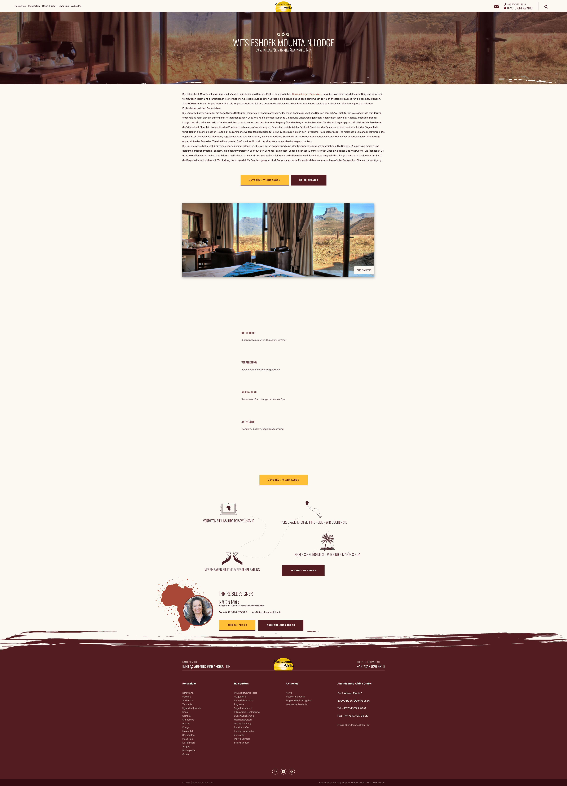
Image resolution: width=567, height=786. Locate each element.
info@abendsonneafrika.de (266, 612)
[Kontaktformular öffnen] (496, 6)
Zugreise (239, 704)
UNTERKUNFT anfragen (264, 180)
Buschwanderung (244, 715)
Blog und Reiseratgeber (299, 700)
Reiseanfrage (237, 625)
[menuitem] (20, 6)
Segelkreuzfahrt (243, 708)
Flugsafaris (240, 696)
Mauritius (187, 738)
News (289, 692)
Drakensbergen (300, 94)
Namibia (186, 696)
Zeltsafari (239, 735)
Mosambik (187, 731)
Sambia (186, 715)
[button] (283, 240)
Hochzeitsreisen (243, 719)
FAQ (369, 782)
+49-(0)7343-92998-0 (235, 612)
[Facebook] (283, 771)
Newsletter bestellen (297, 704)
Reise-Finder (49, 6)
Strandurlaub (241, 742)
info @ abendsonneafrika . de (206, 666)
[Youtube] (292, 771)
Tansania (187, 704)
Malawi (186, 723)
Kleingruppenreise (244, 731)
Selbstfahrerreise (243, 700)
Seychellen (188, 735)
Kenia (185, 712)
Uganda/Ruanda (191, 708)
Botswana (187, 692)
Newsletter (379, 782)
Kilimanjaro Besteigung (247, 712)
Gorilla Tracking (242, 723)
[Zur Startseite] (283, 6)
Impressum (343, 782)
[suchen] (546, 7)
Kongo (185, 727)
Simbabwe (188, 719)
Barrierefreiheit (327, 782)
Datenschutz (358, 782)
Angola (186, 746)
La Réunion (188, 742)
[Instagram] (275, 771)
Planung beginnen (303, 570)
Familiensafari (242, 727)
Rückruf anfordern (281, 625)
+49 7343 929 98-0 (371, 666)
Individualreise (242, 738)
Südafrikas (315, 94)
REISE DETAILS (308, 180)
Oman (185, 754)
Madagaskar (189, 750)
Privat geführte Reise (245, 692)
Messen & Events (295, 696)
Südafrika (187, 700)
